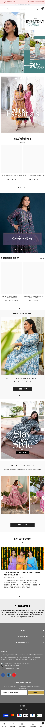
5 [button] (26, 70)
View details (8, 590)
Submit (36, 692)
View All (22, 142)
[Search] (8, 9)
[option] (22, 42)
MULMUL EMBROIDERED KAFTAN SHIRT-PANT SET (33, 176)
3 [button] (22, 70)
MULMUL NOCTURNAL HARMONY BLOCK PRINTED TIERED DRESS (11, 297)
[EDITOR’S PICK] (22, 105)
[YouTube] (14, 675)
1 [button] (18, 70)
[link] (12, 725)
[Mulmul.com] (22, 223)
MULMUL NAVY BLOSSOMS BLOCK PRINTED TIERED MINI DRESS (33, 297)
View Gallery (22, 525)
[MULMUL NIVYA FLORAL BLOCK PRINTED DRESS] (22, 346)
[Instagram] (9, 675)
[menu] (2, 9)
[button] (42, 430)
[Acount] (37, 9)
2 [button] (20, 70)
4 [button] (24, 70)
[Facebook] (3, 675)
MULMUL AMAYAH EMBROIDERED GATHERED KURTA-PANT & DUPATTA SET (11, 176)
